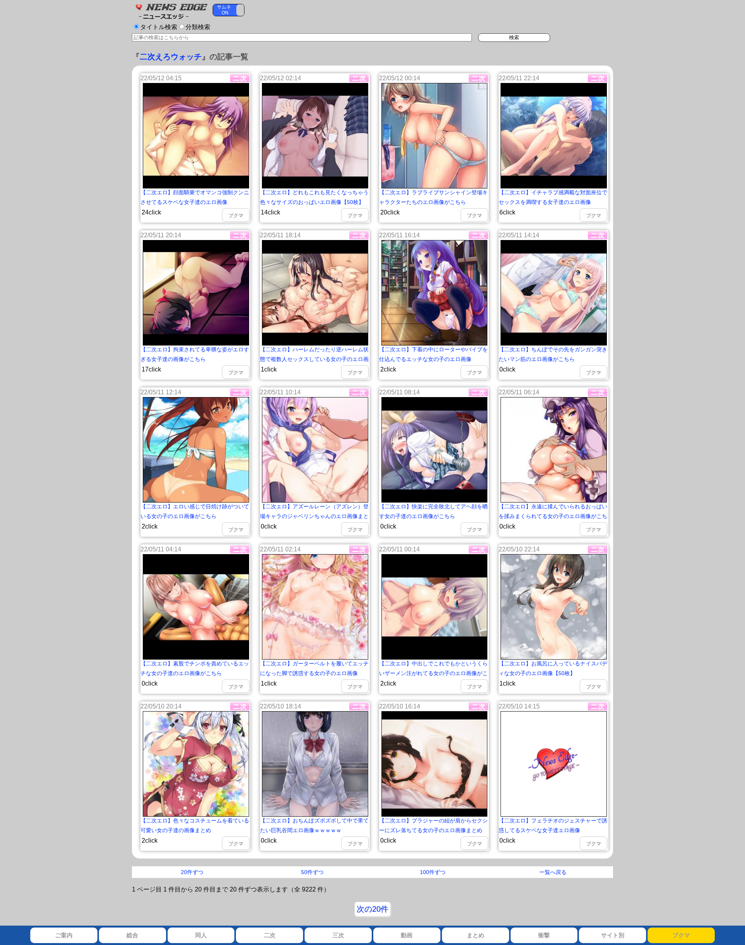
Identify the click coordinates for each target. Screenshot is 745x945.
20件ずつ (192, 872)
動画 (406, 935)
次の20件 (372, 909)
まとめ (475, 935)
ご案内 (64, 935)
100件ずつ (432, 872)
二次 (269, 935)
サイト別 (612, 935)
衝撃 (544, 935)
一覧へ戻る (553, 872)
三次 (338, 935)
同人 (201, 935)
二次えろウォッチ (171, 56)
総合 (132, 935)
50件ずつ (312, 872)
